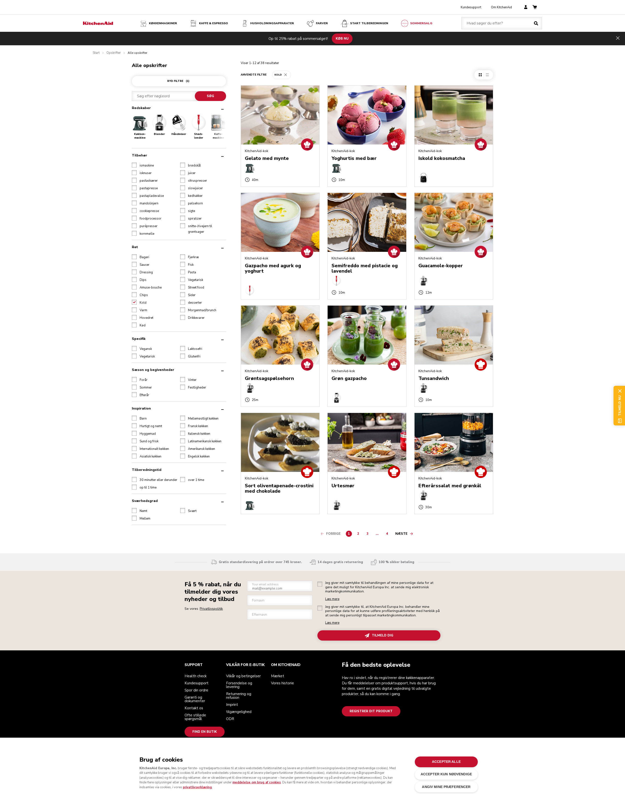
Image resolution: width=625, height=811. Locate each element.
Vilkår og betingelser (243, 676)
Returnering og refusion (238, 695)
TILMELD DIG (382, 635)
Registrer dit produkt (371, 711)
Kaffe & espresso (213, 23)
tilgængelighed (238, 711)
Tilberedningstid (146, 469)
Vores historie (282, 683)
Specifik (139, 338)
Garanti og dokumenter (195, 699)
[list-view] (487, 74)
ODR (230, 718)
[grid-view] (480, 74)
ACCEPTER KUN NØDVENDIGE (446, 774)
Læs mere (332, 599)
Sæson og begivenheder (153, 369)
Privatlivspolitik (211, 608)
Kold (278, 75)
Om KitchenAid (501, 7)
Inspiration (141, 408)
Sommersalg (421, 23)
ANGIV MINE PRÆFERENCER (446, 787)
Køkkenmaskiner (163, 23)
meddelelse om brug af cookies (256, 782)
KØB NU (342, 38)
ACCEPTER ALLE (446, 761)
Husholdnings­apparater (272, 23)
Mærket (277, 676)
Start (96, 53)
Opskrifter (113, 53)
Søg (210, 96)
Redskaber (141, 108)
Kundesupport (471, 7)
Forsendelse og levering (239, 685)
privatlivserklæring (197, 787)
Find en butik (204, 732)
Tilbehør (139, 155)
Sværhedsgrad (145, 501)
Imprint (232, 704)
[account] (525, 7)
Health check (196, 676)
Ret (135, 247)
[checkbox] (134, 165)
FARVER (322, 23)
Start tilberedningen (369, 23)
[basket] (534, 7)
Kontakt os (194, 708)
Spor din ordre (196, 690)
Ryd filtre (178, 81)
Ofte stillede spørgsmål (195, 717)
